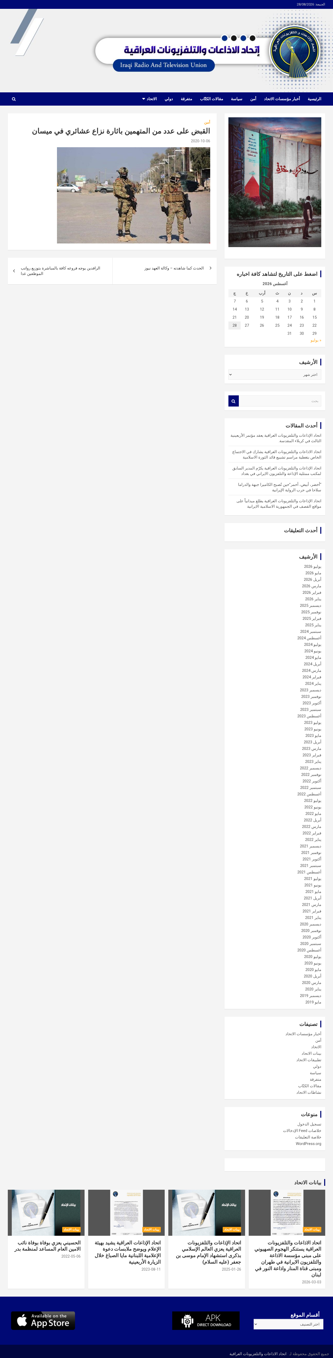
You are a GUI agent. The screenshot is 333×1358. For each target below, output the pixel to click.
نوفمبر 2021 (311, 852)
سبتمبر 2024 (310, 631)
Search (233, 401)
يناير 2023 (313, 761)
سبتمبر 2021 (310, 865)
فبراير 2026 (312, 592)
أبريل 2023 (312, 742)
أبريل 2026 (312, 579)
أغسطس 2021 (309, 872)
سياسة (236, 98)
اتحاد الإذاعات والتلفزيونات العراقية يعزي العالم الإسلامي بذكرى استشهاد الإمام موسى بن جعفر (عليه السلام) (208, 1252)
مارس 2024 (311, 670)
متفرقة (186, 98)
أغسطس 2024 (309, 638)
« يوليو (316, 340)
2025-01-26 (231, 1269)
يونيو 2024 (312, 651)
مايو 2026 (313, 573)
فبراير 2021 (312, 911)
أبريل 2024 (312, 664)
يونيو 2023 (312, 729)
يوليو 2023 (312, 722)
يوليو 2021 (312, 878)
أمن (253, 98)
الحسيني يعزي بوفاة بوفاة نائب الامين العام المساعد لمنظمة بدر (48, 1246)
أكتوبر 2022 (312, 781)
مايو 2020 (313, 969)
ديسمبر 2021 (310, 846)
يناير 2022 (313, 839)
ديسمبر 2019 (310, 995)
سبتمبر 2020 (310, 943)
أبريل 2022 (312, 820)
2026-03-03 (311, 1282)
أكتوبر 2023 (312, 703)
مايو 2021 (313, 891)
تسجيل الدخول (309, 1124)
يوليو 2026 (312, 566)
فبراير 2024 (312, 677)
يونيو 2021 (312, 885)
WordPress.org (308, 1143)
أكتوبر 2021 (312, 859)
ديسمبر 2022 (310, 768)
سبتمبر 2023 (310, 709)
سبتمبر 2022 (310, 787)
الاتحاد (152, 98)
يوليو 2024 (312, 644)
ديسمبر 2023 (310, 690)
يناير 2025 (313, 625)
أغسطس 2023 (309, 716)
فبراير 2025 (312, 618)
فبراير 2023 (312, 755)
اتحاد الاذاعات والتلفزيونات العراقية (257, 1353)
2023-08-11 (151, 1269)
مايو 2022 (313, 813)
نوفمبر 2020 (311, 930)
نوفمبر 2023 (311, 696)
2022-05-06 (71, 1256)
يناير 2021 (313, 917)
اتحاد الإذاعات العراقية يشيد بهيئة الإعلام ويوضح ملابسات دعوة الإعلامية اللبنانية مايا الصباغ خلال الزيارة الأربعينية (128, 1252)
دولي (169, 98)
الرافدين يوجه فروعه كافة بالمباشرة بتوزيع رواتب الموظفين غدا (60, 271)
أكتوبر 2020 (312, 937)
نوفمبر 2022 (311, 774)
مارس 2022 (311, 826)
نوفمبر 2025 (311, 612)
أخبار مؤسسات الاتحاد (282, 98)
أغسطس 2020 (309, 950)
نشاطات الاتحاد (308, 1092)
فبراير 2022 (312, 833)
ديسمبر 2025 (310, 605)
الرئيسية (314, 98)
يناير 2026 (313, 599)
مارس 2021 (311, 904)
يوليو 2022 (312, 800)
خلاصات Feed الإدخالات (302, 1130)
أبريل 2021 (312, 898)
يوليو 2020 (312, 956)
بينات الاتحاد (311, 1053)
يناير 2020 (313, 989)
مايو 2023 (313, 735)
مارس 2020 (311, 982)
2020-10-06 (200, 141)
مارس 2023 (311, 748)
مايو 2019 (313, 1002)
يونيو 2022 (312, 807)
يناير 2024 (313, 683)
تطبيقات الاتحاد (308, 1060)
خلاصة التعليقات (308, 1137)
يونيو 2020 (312, 963)
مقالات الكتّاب (211, 98)
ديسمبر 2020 (310, 924)
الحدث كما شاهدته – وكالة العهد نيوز (174, 268)
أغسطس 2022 (309, 794)
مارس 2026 (311, 586)
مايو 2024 (313, 657)
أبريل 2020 (312, 976)
